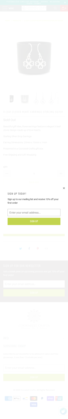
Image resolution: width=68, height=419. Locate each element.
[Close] (64, 188)
